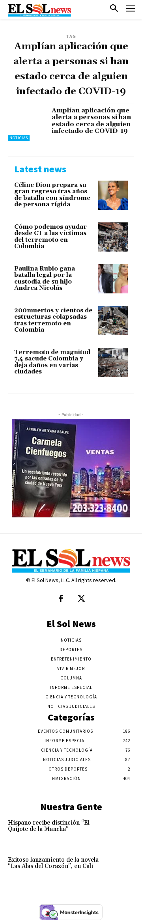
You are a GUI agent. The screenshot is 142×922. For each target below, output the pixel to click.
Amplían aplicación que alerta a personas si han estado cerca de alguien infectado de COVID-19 (91, 120)
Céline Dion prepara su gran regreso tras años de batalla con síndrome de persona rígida (52, 195)
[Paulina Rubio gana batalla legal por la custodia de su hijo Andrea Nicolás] (113, 279)
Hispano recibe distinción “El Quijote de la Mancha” (49, 826)
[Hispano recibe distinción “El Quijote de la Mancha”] (121, 831)
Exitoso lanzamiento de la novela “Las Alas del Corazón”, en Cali (53, 863)
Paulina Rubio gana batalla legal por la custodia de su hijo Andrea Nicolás (44, 278)
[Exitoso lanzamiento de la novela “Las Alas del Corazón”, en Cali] (121, 868)
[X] (81, 599)
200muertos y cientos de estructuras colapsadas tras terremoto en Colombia (53, 320)
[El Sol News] (39, 10)
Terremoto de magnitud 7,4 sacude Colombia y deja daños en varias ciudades (52, 362)
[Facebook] (60, 599)
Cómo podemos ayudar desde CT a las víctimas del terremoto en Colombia (50, 236)
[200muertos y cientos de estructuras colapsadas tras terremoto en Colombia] (113, 321)
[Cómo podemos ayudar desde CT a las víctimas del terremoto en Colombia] (113, 237)
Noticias (18, 137)
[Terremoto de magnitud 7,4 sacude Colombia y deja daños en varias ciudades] (113, 362)
